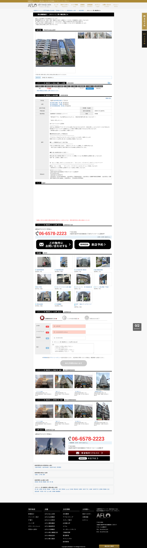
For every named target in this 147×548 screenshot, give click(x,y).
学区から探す (32, 529)
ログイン (97, 5)
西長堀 (36, 482)
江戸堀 (40, 474)
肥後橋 (44, 482)
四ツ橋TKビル (78, 391)
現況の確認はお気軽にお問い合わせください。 (48, 90)
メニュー (116, 5)
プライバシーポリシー (55, 357)
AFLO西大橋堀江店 (51, 532)
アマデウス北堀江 (39, 391)
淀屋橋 (101, 489)
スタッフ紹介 (67, 520)
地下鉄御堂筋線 (54, 104)
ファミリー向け (33, 517)
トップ (56, 5)
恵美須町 (37, 491)
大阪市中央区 (52, 467)
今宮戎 (41, 491)
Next (74, 52)
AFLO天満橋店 (50, 529)
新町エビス (58, 391)
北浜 (108, 489)
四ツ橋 (60, 102)
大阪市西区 (56, 100)
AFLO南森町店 (50, 526)
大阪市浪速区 (38, 467)
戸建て (30, 520)
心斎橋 (60, 104)
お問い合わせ (107, 5)
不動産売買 (66, 532)
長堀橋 (48, 489)
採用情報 (66, 542)
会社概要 (66, 514)
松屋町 (80, 489)
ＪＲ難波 (53, 489)
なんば (67, 489)
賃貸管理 (66, 535)
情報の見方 (108, 98)
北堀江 (60, 100)
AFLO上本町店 (50, 520)
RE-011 (96, 421)
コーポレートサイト (69, 529)
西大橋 (62, 106)
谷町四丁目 (96, 489)
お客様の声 (66, 523)
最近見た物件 (109, 546)
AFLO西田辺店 (50, 535)
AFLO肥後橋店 (50, 523)
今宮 (45, 491)
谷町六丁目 (85, 489)
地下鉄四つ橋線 (54, 102)
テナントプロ (67, 539)
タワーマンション (34, 526)
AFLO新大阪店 (50, 539)
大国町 (90, 489)
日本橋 (71, 489)
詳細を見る (90, 88)
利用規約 (45, 357)
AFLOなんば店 (50, 514)
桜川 (57, 489)
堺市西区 (59, 467)
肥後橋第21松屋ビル (99, 391)
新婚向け (31, 514)
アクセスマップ (68, 517)
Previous (37, 52)
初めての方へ (65, 5)
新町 (44, 474)
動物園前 (58, 491)
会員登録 (89, 5)
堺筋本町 (76, 489)
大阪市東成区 (45, 467)
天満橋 (53, 491)
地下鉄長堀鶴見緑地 (55, 106)
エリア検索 (74, 5)
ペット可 (31, 523)
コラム (65, 526)
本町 (48, 482)
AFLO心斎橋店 (50, 517)
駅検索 (82, 5)
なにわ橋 (49, 491)
